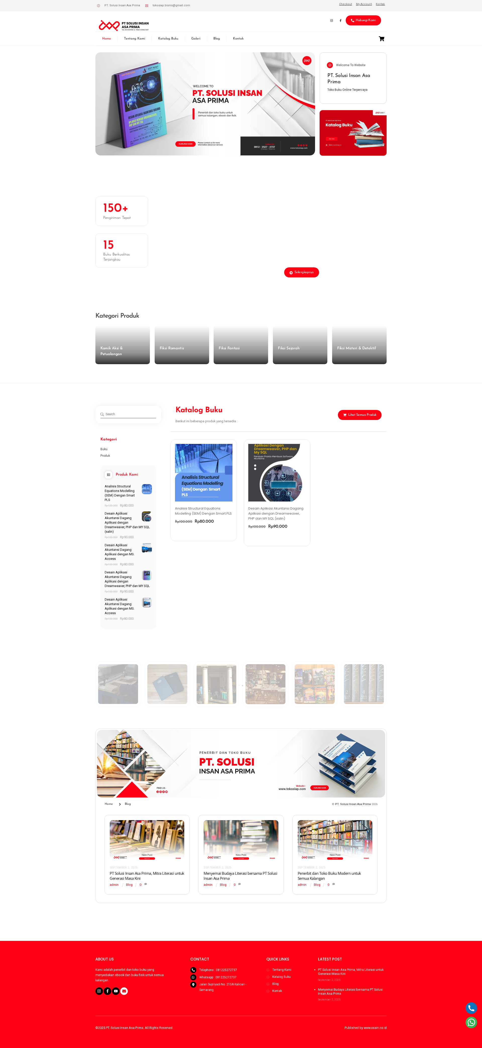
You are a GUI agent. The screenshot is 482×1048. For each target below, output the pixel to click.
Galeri (195, 38)
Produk (105, 455)
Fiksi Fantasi (229, 348)
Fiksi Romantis (172, 348)
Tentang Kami (134, 38)
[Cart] (382, 39)
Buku (103, 449)
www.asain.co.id (375, 1028)
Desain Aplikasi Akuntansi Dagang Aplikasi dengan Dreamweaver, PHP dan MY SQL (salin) (276, 513)
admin (114, 885)
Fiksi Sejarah (288, 348)
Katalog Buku (168, 38)
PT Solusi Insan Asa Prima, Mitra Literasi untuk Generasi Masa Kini (351, 972)
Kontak (238, 38)
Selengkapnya (304, 272)
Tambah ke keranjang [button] (197, 532)
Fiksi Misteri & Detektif (356, 348)
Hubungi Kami (366, 20)
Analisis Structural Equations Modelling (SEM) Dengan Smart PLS (203, 511)
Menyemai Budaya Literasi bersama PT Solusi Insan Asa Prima (350, 991)
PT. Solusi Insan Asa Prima (353, 804)
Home (106, 38)
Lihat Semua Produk (362, 414)
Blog (216, 38)
